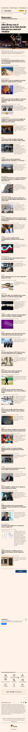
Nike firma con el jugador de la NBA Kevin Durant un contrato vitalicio (13, 28)
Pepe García (3, 84)
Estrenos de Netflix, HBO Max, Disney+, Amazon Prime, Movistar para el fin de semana (13, 411)
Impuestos (3, 216)
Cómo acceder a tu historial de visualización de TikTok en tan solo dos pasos (12, 239)
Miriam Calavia (4, 280)
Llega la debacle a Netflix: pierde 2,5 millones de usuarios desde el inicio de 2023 (12, 552)
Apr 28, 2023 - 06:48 (14, 374)
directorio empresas (22, 681)
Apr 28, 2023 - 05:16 (14, 453)
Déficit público (4, 176)
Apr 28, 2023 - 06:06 (13, 394)
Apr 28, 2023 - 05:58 (14, 414)
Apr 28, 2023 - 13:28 (14, 65)
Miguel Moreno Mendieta (6, 261)
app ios (14, 686)
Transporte (3, 388)
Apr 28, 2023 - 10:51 (14, 223)
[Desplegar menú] (2, 10)
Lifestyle (3, 236)
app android (22, 686)
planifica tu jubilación (5, 681)
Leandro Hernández (5, 394)
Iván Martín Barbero (5, 243)
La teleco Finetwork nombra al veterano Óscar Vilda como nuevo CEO (13, 469)
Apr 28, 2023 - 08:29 (14, 318)
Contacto (4, 718)
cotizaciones (5, 686)
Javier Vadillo (4, 374)
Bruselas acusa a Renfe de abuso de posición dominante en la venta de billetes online (13, 391)
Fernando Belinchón (5, 299)
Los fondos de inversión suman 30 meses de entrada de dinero (13, 259)
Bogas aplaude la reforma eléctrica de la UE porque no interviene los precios (13, 334)
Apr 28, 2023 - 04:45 (12, 529)
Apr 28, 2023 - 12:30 (12, 124)
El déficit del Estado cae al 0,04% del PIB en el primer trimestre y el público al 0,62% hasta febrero (14, 179)
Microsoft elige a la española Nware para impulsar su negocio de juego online (13, 296)
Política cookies (13, 718)
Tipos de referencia (5, 524)
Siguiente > (21, 571)
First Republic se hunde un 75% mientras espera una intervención (13, 487)
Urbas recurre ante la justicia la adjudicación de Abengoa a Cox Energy (13, 160)
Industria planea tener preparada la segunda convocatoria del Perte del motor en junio (13, 507)
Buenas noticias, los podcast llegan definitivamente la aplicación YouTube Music (12, 450)
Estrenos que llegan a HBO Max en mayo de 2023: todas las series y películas (13, 353)
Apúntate (4, 623)
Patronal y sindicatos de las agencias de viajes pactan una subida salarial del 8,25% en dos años (13, 199)
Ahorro (2, 275)
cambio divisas (14, 681)
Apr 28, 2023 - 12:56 (13, 84)
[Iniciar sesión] (26, 10)
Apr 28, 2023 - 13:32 (9, 50)
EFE (10, 433)
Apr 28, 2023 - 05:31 (15, 433)
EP (1, 510)
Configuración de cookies (20, 718)
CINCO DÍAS (3, 490)
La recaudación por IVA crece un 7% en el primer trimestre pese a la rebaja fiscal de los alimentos (14, 219)
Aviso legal (8, 718)
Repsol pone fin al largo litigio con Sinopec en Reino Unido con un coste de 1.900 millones (13, 100)
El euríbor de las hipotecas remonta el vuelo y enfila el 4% (12, 526)
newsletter (4, 619)
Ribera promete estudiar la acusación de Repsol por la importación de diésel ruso (13, 430)
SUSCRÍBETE (21, 10)
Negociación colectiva (5, 196)
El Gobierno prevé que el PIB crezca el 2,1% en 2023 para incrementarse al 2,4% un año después (13, 62)
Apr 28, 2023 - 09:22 (12, 280)
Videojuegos (3, 293)
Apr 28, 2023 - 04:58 (10, 510)
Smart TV (3, 350)
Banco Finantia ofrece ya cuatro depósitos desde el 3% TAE (14, 277)
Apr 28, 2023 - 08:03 (16, 337)
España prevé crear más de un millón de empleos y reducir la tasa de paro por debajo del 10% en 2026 (13, 121)
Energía (2, 97)
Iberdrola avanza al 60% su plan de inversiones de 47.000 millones (11, 371)
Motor (2, 504)
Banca (2, 137)
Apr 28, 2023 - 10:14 (14, 243)
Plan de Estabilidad (5, 117)
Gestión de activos (5, 256)
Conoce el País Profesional (14, 691)
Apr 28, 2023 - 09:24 (18, 261)
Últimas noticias (14, 721)
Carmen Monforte (4, 104)
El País (25, 13)
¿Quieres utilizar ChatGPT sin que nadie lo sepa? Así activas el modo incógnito (13, 315)
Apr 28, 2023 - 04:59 (13, 490)
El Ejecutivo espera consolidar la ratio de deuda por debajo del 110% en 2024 (13, 81)
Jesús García (3, 65)
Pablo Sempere (4, 124)
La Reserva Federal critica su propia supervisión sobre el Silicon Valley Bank (13, 140)
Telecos (2, 466)
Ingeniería (3, 157)
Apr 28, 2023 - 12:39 (16, 104)
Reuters (2, 50)
